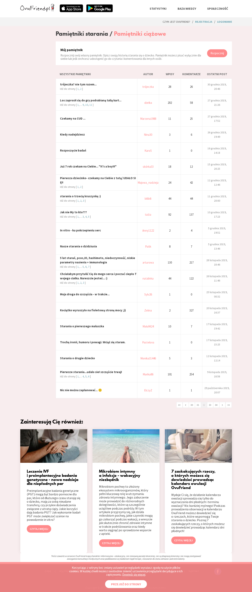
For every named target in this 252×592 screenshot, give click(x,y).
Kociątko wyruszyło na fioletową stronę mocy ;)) (93, 310)
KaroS (148, 150)
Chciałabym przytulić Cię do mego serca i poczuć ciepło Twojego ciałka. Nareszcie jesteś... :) (98, 276)
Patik (148, 246)
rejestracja (203, 21)
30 (192, 404)
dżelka (148, 102)
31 (198, 404)
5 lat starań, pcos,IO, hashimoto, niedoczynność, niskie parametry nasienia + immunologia (97, 260)
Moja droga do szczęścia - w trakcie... (85, 294)
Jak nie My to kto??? (73, 212)
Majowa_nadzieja (148, 182)
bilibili (148, 198)
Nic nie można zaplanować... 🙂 (81, 390)
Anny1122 (148, 230)
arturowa (148, 262)
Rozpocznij (217, 53)
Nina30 (148, 134)
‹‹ (179, 404)
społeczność (217, 8)
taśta (148, 214)
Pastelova (148, 342)
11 (90, 105)
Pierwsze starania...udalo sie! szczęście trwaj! (91, 372)
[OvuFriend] (37, 10)
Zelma (148, 310)
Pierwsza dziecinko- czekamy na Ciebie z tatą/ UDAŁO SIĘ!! (98, 180)
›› (228, 404)
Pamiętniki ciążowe (140, 34)
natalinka (148, 278)
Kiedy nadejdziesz (72, 134)
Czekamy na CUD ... (72, 118)
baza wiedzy (187, 8)
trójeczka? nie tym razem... (78, 84)
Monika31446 (148, 358)
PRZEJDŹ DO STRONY (126, 584)
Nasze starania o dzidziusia (78, 246)
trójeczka (148, 86)
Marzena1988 (148, 118)
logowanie (224, 21)
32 (204, 404)
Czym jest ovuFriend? (176, 21)
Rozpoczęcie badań (73, 150)
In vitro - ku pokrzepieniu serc (80, 230)
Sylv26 (148, 294)
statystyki (158, 8)
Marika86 (148, 374)
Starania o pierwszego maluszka (82, 326)
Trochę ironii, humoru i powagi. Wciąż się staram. (92, 342)
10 (86, 105)
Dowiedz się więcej (133, 574)
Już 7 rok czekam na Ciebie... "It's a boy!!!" (88, 166)
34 (216, 404)
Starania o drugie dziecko (77, 358)
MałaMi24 (148, 326)
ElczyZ (148, 390)
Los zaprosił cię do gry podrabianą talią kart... (90, 100)
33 (210, 404)
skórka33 (148, 166)
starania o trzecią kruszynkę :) (80, 196)
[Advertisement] (35, 70)
